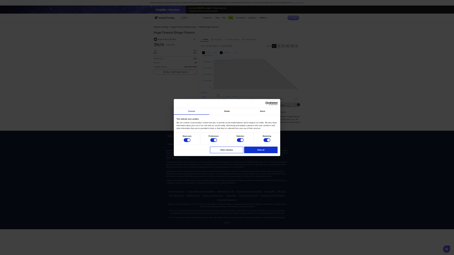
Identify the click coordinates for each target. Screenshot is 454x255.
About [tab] (262, 111)
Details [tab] (227, 111)
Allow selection (226, 150)
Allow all (260, 150)
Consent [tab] (191, 111)
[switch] (213, 140)
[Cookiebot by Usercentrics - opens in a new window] (267, 103)
